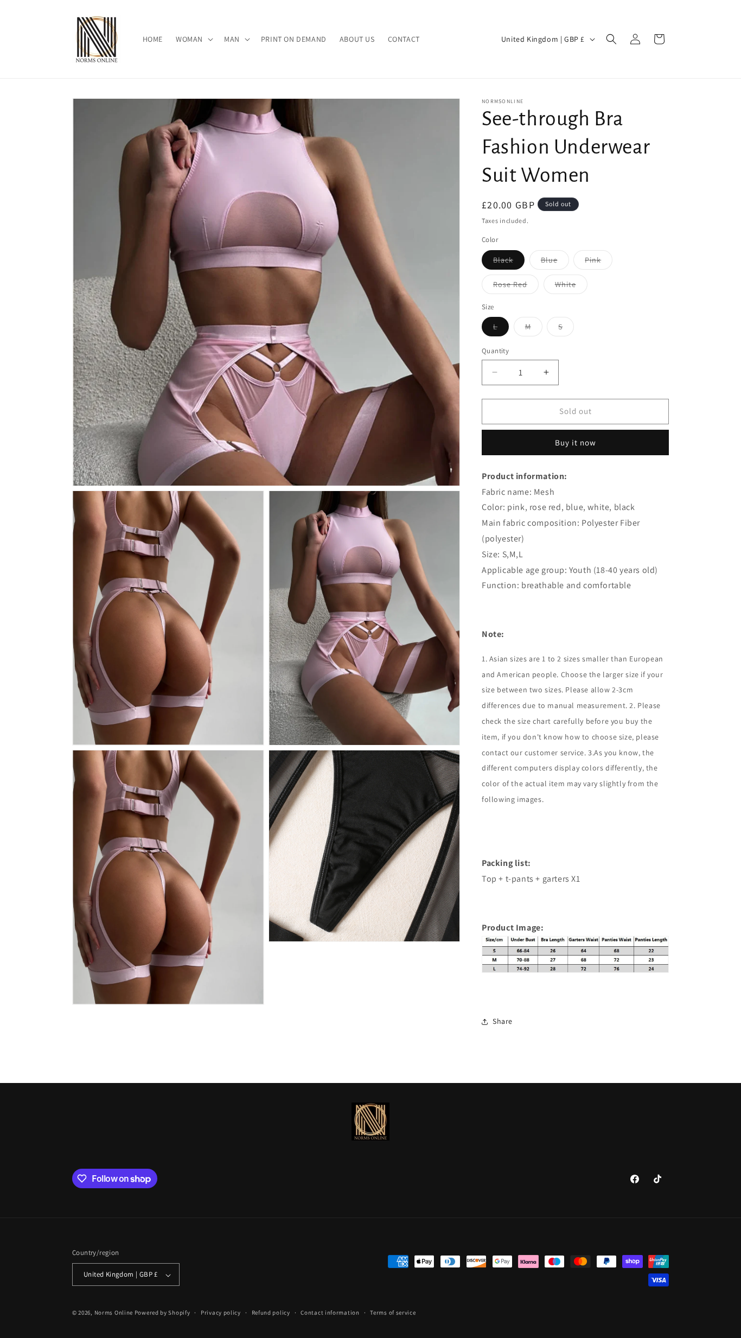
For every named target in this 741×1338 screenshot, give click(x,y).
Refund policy (271, 1312)
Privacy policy (221, 1312)
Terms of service (393, 1312)
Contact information (330, 1312)
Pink (598, 262)
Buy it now (575, 442)
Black (509, 262)
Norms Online (114, 1313)
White (571, 286)
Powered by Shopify (162, 1313)
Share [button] (503, 1021)
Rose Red (516, 286)
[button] (193, 39)
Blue (555, 262)
